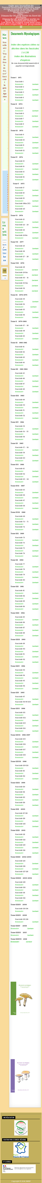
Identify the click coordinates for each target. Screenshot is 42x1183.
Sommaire (19, 84)
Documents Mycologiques (25, 33)
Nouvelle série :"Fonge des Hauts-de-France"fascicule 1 (4, 71)
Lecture (35, 153)
